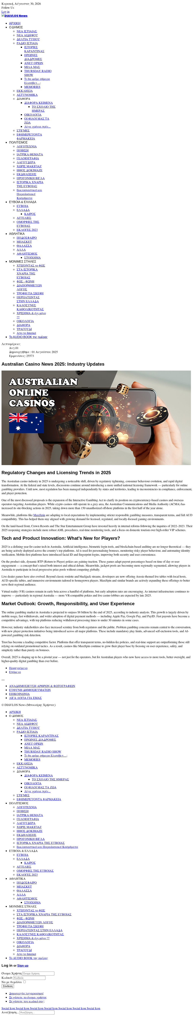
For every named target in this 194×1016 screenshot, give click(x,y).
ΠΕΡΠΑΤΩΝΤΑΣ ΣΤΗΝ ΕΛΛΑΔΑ (28, 299)
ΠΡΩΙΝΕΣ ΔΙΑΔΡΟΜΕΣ (33, 57)
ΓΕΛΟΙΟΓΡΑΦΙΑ (28, 158)
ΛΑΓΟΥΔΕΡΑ (26, 162)
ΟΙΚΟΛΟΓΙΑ (32, 114)
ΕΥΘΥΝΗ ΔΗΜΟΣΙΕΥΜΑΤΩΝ (30, 690)
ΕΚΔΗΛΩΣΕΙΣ (26, 174)
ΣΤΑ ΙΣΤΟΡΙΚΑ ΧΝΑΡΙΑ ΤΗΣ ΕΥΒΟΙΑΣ (27, 273)
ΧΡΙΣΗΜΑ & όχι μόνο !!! (33, 938)
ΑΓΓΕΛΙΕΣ (24, 218)
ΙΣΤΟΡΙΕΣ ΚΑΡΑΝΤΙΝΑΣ (34, 49)
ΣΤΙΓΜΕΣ (23, 130)
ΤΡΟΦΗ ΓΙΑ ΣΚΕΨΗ (30, 293)
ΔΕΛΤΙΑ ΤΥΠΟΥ (28, 39)
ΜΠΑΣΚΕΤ (24, 242)
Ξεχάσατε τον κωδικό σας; (27, 1001)
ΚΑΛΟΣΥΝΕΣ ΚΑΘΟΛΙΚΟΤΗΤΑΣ (30, 307)
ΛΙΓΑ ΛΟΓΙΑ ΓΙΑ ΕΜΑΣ (25, 698)
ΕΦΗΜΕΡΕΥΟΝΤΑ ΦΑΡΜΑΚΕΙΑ (29, 136)
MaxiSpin (39, 515)
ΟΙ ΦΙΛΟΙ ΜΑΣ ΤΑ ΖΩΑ (40, 787)
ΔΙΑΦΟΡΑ (23, 325)
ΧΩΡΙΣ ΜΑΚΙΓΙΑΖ (29, 166)
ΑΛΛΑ (21, 249)
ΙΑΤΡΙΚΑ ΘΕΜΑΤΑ (30, 154)
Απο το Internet (26, 333)
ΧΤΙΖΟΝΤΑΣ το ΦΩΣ (31, 265)
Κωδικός (7, 978)
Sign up (22, 965)
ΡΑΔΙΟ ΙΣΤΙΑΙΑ (27, 43)
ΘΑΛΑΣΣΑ (24, 245)
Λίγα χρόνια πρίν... (37, 126)
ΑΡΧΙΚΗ (14, 23)
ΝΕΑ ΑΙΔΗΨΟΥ (27, 35)
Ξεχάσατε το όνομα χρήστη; (28, 997)
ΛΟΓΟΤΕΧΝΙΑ (27, 146)
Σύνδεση (8, 986)
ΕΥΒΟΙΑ (22, 206)
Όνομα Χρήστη (12, 973)
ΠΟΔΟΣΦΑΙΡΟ (27, 238)
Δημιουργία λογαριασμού (26, 993)
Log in (5, 11)
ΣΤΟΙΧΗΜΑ (32, 257)
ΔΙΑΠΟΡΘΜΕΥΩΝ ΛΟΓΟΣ (35, 922)
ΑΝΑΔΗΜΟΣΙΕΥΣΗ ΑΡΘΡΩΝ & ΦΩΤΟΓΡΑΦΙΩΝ (42, 686)
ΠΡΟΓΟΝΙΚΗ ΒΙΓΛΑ (31, 178)
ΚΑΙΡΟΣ (30, 214)
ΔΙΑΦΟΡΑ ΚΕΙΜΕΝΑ (38, 103)
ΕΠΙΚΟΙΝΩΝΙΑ (19, 694)
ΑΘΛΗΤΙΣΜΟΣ (27, 253)
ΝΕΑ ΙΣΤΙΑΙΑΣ (27, 31)
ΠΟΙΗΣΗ (23, 150)
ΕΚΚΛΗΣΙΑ (25, 91)
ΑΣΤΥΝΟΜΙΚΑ (27, 95)
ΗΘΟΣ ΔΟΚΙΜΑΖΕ (29, 170)
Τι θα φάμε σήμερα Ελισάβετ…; (37, 81)
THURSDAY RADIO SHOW (42, 751)
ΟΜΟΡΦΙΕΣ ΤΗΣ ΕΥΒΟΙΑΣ (28, 224)
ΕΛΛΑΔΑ (23, 210)
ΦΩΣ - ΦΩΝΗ (25, 281)
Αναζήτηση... (10, 1012)
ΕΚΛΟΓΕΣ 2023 (27, 230)
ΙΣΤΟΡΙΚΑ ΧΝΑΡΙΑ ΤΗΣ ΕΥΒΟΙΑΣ (30, 184)
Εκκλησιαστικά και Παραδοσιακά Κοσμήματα (29, 194)
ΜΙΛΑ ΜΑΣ (32, 67)
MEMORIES (32, 87)
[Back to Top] (3, 680)
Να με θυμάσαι (12, 982)
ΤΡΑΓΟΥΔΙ (24, 329)
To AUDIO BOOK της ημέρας (28, 337)
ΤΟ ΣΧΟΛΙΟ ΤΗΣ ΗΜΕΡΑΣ (44, 108)
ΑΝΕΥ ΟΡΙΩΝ (33, 63)
